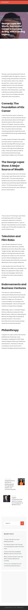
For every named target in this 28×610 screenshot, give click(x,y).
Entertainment (8, 20)
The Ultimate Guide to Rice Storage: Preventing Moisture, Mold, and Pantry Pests (14, 546)
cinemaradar (9, 18)
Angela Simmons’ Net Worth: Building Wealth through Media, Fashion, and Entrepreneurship (10, 484)
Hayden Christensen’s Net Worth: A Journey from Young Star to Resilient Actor (17, 500)
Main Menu (6, 2)
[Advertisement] (14, 58)
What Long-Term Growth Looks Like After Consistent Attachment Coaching (13, 558)
